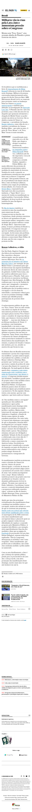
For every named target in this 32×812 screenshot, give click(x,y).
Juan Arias (13, 589)
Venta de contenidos (12, 795)
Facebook (5, 533)
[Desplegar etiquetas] (29, 609)
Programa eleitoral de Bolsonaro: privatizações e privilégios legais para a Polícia (15, 693)
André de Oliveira (15, 601)
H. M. (12, 43)
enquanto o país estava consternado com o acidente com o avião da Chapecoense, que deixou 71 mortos (15, 373)
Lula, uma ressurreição (11, 683)
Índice (19, 799)
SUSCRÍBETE (24, 10)
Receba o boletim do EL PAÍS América (13, 573)
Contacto (5, 795)
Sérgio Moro (6, 189)
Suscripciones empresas (10, 799)
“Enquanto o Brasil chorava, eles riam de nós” (20, 586)
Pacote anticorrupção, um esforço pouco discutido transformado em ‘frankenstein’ (19, 597)
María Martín (20, 43)
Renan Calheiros (8, 124)
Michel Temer (12, 609)
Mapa (15, 797)
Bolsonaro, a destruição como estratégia (16, 679)
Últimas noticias (7, 676)
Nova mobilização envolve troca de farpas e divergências (6, 159)
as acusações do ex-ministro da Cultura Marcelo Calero (15, 261)
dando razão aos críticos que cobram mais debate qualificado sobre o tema (15, 512)
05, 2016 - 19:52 (18, 45)
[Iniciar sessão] (29, 10)
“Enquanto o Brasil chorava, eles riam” (6, 150)
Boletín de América (7, 719)
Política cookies (25, 795)
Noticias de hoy (24, 799)
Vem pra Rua (5, 609)
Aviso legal (19, 795)
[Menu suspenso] (3, 10)
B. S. (8, 43)
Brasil (5, 16)
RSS (16, 799)
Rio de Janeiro (9, 208)
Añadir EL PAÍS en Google (9, 54)
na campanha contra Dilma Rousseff (19, 151)
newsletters (5, 715)
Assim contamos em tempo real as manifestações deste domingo (6, 142)
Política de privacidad (9, 797)
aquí (25, 620)
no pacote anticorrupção (11, 104)
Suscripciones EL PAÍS (22, 797)
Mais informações (5, 616)
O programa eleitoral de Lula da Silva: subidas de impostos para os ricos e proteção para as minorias (16, 688)
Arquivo (4, 733)
